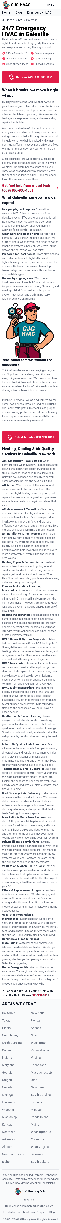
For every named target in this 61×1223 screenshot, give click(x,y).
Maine (35, 1124)
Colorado (8, 1050)
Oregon (7, 1080)
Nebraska (8, 1132)
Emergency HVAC (39, 12)
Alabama (8, 1147)
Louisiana (8, 1102)
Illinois (6, 1028)
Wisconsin (9, 1109)
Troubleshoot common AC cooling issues (29, 1206)
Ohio (34, 1035)
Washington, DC (41, 1132)
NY (20, 20)
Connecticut (39, 1139)
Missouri (37, 1109)
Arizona (36, 1028)
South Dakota (40, 1161)
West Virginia (40, 1147)
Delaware (37, 1154)
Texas (6, 1020)
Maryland (8, 1065)
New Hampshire (13, 1154)
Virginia (36, 1057)
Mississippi (9, 1117)
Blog (19, 12)
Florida (35, 1020)
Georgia (7, 1072)
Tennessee (38, 1065)
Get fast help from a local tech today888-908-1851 (26, 188)
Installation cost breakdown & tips (23, 1212)
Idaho (6, 1161)
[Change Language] (51, 4)
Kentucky (37, 1102)
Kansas (7, 1124)
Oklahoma (38, 1087)
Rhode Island (39, 1117)
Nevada (7, 1087)
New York (37, 1013)
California (8, 1013)
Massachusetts (42, 1072)
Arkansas (8, 1139)
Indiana (7, 1057)
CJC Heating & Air (26, 1219)
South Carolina (41, 1095)
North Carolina (12, 1042)
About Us (28, 1200)
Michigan (8, 1095)
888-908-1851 (40, 995)
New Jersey (10, 1035)
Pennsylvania (40, 1050)
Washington (39, 1042)
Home (6, 12)
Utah (34, 1080)
